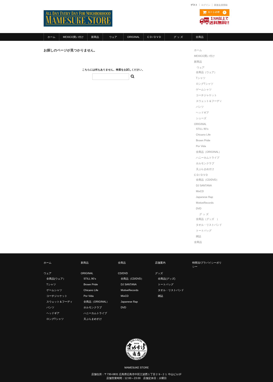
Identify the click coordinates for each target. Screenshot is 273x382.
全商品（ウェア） (207, 72)
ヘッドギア (202, 112)
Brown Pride (203, 140)
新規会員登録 (221, 5)
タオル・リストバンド (209, 224)
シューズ (201, 118)
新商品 (95, 36)
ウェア (113, 36)
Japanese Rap (204, 196)
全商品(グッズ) (166, 278)
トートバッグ (204, 230)
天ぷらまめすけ (205, 169)
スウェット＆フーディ (209, 100)
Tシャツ (200, 77)
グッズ (160, 273)
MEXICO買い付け (73, 36)
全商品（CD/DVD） (208, 179)
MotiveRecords (205, 202)
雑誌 (198, 236)
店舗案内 (160, 262)
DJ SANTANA (204, 185)
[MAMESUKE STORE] (78, 23)
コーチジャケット (206, 95)
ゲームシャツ (204, 89)
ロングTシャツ (204, 83)
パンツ (200, 106)
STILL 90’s (202, 128)
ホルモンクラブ (205, 163)
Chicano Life (203, 134)
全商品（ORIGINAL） (208, 151)
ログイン (205, 5)
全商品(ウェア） (56, 278)
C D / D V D (154, 36)
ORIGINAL (133, 36)
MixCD (200, 191)
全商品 (200, 36)
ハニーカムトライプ (207, 157)
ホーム (51, 36)
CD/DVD (123, 273)
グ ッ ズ (178, 36)
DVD (198, 208)
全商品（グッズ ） (207, 219)
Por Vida (201, 146)
